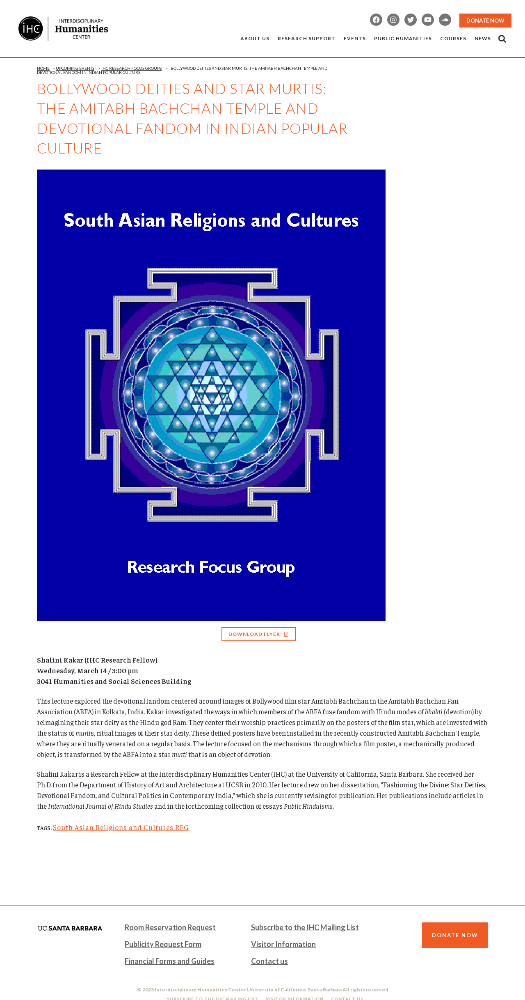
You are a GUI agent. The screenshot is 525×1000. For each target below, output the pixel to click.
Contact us (269, 961)
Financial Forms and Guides (170, 961)
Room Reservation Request (170, 927)
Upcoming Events (75, 68)
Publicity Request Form (163, 944)
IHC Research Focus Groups (131, 68)
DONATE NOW (485, 20)
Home (43, 68)
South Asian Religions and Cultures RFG (121, 827)
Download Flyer (254, 634)
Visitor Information (283, 944)
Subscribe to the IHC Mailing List (305, 927)
